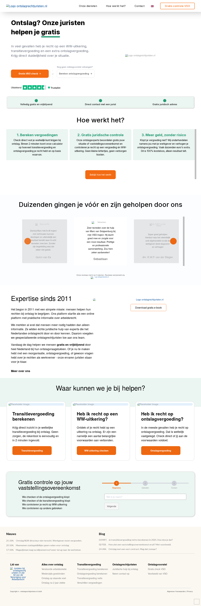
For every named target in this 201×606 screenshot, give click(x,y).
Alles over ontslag (52, 564)
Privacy (190, 591)
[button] (100, 174)
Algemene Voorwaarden (176, 591)
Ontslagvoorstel (157, 564)
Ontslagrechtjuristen (124, 564)
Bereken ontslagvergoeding (74, 73)
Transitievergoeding (89, 564)
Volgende (111, 506)
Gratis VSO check (28, 73)
